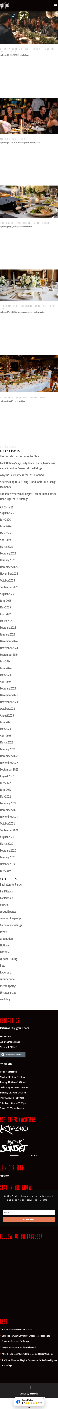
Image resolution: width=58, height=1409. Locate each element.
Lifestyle (5, 952)
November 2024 (9, 648)
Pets (2, 965)
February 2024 (8, 688)
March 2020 (6, 843)
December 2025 (9, 567)
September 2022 (9, 769)
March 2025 (6, 621)
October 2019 (7, 864)
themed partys (35, 143)
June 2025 (6, 600)
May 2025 (5, 607)
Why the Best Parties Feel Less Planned (15, 139)
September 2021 (9, 830)
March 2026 (6, 546)
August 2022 (7, 776)
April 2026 (5, 540)
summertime (7, 979)
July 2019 (5, 871)
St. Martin (32, 1155)
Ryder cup (5, 972)
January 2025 (7, 634)
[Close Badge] (43, 1398)
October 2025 (7, 580)
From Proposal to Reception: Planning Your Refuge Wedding (23, 398)
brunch (4, 905)
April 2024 (5, 682)
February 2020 (8, 850)
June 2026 (6, 526)
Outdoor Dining (8, 959)
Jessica (4, 55)
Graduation (27, 227)
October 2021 (7, 823)
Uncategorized (8, 992)
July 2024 (5, 661)
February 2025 (8, 627)
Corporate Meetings (11, 925)
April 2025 (5, 614)
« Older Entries (8, 446)
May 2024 (5, 675)
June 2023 (6, 722)
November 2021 (9, 817)
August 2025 (7, 594)
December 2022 (9, 756)
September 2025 (9, 587)
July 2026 (5, 519)
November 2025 (9, 573)
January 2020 (7, 857)
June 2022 (6, 789)
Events (20, 55)
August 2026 (7, 513)
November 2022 (9, 763)
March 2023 (6, 742)
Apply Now (4, 1175)
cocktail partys (23, 143)
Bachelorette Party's (11, 884)
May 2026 (5, 533)
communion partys (25, 312)
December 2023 (9, 695)
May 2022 (5, 796)
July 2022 (5, 783)
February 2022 (8, 803)
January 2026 (7, 560)
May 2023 (5, 729)
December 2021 (9, 810)
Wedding (41, 312)
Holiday (26, 55)
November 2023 (9, 702)
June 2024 (6, 668)
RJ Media (34, 1393)
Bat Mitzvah (6, 898)
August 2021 (7, 837)
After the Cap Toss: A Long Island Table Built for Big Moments (25, 223)
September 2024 (9, 654)
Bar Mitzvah (6, 891)
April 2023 (5, 735)
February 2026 (8, 553)
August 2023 (7, 715)
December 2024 (9, 641)
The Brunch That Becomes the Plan (19, 456)
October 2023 (7, 708)
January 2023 (7, 749)
